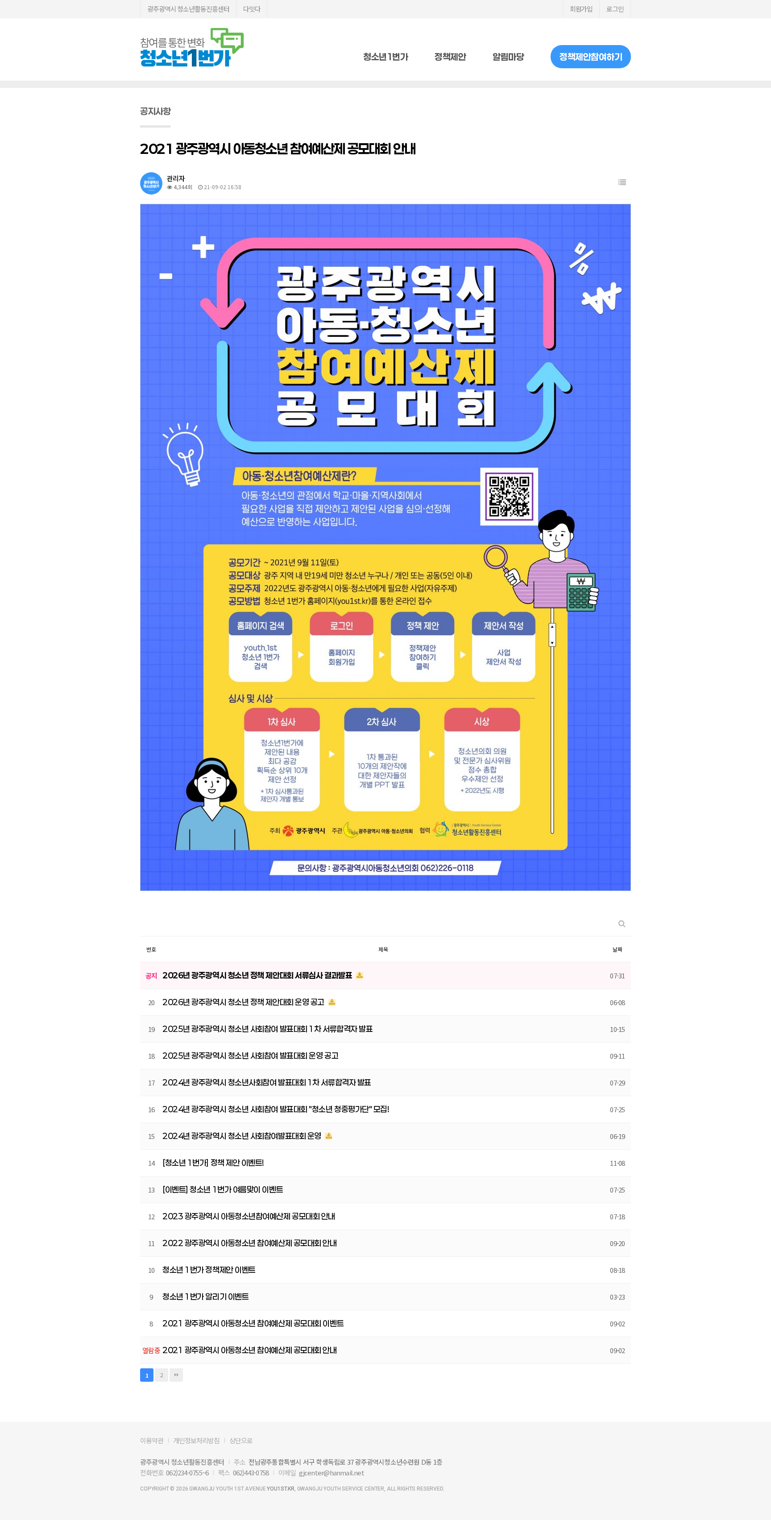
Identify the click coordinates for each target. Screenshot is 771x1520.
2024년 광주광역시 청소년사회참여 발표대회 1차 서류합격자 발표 (266, 1082)
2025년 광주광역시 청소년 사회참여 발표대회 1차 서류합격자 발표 (267, 1029)
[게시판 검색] (622, 924)
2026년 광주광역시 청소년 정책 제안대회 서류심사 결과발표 (258, 975)
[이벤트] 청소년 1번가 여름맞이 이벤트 (222, 1189)
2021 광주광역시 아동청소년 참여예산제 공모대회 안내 (249, 1350)
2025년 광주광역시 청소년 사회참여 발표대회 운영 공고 (250, 1055)
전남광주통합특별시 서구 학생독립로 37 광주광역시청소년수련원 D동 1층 (345, 1461)
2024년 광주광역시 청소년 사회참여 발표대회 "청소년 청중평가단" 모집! (276, 1109)
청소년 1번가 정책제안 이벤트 (209, 1270)
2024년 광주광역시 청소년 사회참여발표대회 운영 (242, 1136)
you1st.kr (280, 1489)
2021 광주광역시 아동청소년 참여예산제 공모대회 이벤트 (253, 1323)
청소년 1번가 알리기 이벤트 (205, 1296)
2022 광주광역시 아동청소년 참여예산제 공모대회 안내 (249, 1243)
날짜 (617, 949)
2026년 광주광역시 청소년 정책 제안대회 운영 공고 (244, 1002)
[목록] (622, 182)
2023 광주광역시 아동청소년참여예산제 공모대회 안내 (248, 1216)
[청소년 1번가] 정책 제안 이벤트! (213, 1163)
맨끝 (176, 1375)
